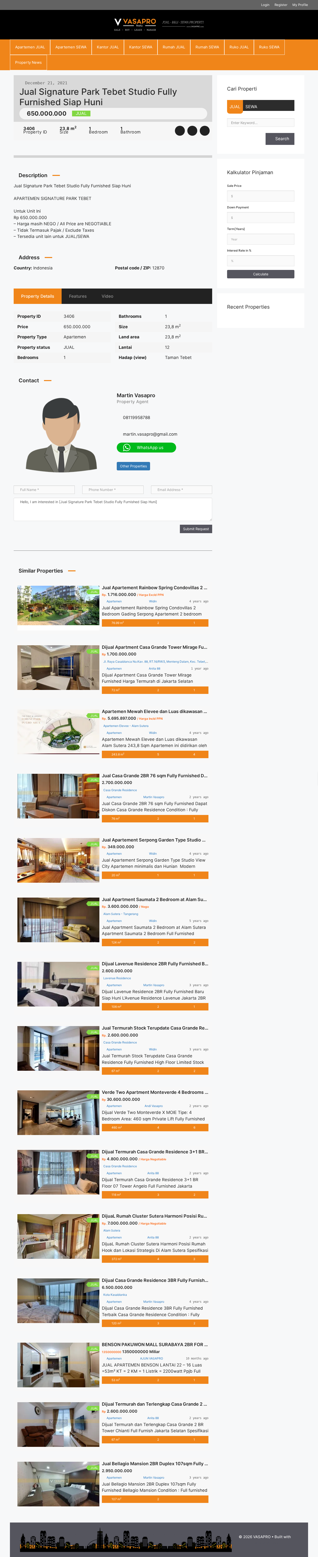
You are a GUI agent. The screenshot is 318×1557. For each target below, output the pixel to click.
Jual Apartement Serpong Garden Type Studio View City (162, 840)
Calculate (260, 274)
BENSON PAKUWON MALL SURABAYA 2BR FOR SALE (159, 1344)
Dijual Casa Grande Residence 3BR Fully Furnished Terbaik (164, 1280)
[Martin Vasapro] (61, 434)
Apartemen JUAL (30, 47)
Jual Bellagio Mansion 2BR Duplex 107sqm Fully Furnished (164, 1463)
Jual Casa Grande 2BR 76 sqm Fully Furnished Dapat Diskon (165, 775)
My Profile (300, 5)
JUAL (235, 106)
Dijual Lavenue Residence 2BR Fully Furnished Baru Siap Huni (167, 963)
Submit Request (196, 529)
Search (281, 138)
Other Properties (133, 466)
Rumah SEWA (207, 47)
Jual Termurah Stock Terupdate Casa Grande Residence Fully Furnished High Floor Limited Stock (205, 1028)
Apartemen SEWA (70, 47)
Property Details (37, 296)
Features (78, 296)
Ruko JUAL (239, 47)
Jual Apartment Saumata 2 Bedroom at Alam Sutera (157, 899)
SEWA (251, 106)
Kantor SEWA (140, 47)
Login (265, 5)
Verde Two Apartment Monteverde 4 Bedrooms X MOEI (161, 1092)
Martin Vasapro (136, 395)
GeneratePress (265, 1542)
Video (107, 296)
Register (281, 5)
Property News (28, 62)
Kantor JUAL (108, 47)
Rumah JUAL (174, 47)
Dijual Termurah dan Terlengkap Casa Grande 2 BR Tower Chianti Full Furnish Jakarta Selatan (201, 1404)
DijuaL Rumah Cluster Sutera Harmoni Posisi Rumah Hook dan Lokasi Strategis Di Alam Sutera (202, 1216)
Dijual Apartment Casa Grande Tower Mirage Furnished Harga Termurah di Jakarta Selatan (198, 647)
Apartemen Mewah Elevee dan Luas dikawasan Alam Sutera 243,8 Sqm (178, 711)
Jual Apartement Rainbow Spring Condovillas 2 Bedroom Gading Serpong (180, 587)
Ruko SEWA (269, 47)
